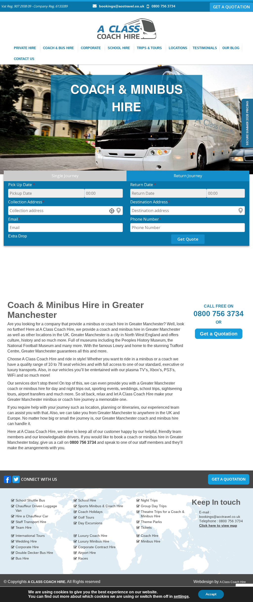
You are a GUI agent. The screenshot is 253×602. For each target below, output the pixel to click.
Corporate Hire (27, 547)
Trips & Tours (150, 48)
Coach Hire (149, 536)
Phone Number (145, 219)
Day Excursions (90, 523)
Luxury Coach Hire (92, 536)
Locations (178, 48)
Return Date (143, 184)
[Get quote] (246, 123)
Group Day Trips (154, 506)
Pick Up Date (21, 184)
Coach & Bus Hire (59, 48)
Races (83, 558)
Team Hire (24, 527)
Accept (211, 594)
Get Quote (187, 239)
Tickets (146, 527)
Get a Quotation (218, 333)
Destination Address (150, 202)
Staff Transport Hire (31, 522)
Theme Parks (151, 522)
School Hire (119, 48)
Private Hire (25, 48)
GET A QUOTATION (231, 7)
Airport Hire (87, 553)
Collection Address (26, 202)
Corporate (91, 48)
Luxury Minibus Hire (93, 541)
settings (181, 596)
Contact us (24, 59)
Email (14, 219)
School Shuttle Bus (30, 500)
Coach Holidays (90, 512)
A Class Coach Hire (233, 582)
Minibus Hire (150, 541)
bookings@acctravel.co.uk (121, 6)
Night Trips (149, 500)
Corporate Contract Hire (97, 547)
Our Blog (230, 48)
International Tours (30, 536)
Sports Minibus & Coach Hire (100, 506)
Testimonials (205, 48)
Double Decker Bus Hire (34, 553)
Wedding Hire (26, 541)
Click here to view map (218, 525)
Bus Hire (22, 558)
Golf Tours (86, 517)
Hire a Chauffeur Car (32, 516)
